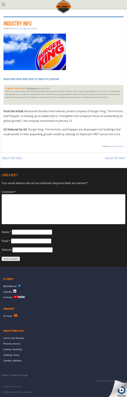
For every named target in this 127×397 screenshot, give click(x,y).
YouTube (7, 297)
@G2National (10, 286)
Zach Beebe (32, 28)
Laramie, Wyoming (12, 349)
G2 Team (7, 315)
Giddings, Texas (11, 354)
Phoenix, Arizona (11, 343)
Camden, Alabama (12, 360)
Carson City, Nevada (13, 338)
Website (7, 250)
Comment (9, 192)
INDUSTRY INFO (12, 158)
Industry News (117, 146)
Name (6, 232)
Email (6, 241)
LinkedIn (7, 291)
